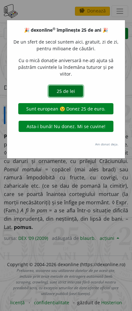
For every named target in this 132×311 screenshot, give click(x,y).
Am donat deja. (107, 144)
